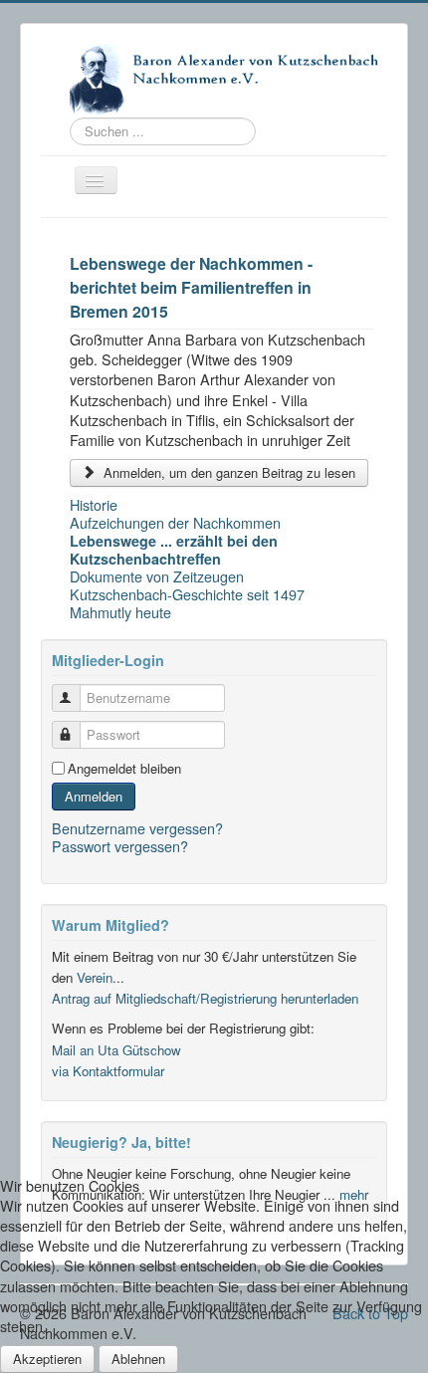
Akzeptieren (47, 1358)
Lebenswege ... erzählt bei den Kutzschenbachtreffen (174, 550)
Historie (93, 505)
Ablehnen (138, 1358)
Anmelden (93, 796)
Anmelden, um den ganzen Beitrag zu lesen (227, 472)
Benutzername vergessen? (137, 827)
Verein (94, 977)
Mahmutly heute (120, 612)
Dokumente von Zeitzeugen (157, 576)
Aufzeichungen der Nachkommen (175, 523)
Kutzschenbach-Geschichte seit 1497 (187, 594)
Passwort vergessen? (120, 845)
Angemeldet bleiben (124, 769)
